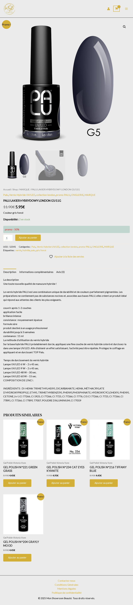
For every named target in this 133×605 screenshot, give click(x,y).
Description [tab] (9, 271)
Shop (15, 189)
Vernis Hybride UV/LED (22, 194)
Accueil (7, 189)
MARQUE (25, 189)
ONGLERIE (77, 194)
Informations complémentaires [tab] (36, 271)
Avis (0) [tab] (60, 271)
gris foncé (41, 250)
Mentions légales (66, 588)
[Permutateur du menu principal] (126, 8)
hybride (26, 250)
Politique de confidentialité (66, 592)
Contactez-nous (66, 580)
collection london (45, 194)
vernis (19, 250)
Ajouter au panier (28, 237)
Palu (5, 194)
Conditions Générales (66, 584)
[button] (124, 27)
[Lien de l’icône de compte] (108, 8)
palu (33, 250)
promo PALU (63, 194)
